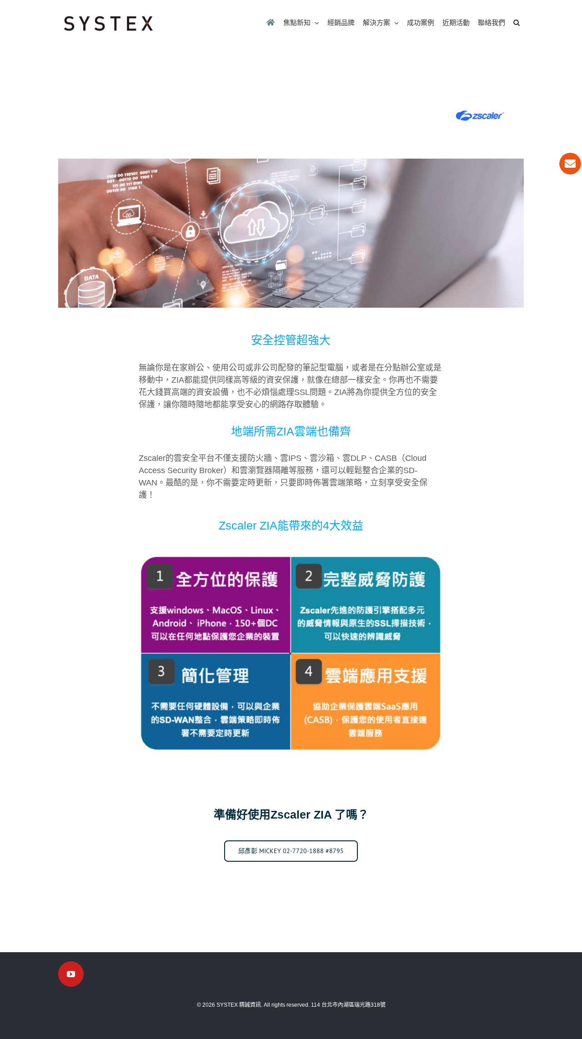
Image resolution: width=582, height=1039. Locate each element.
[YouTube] (71, 974)
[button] (516, 22)
